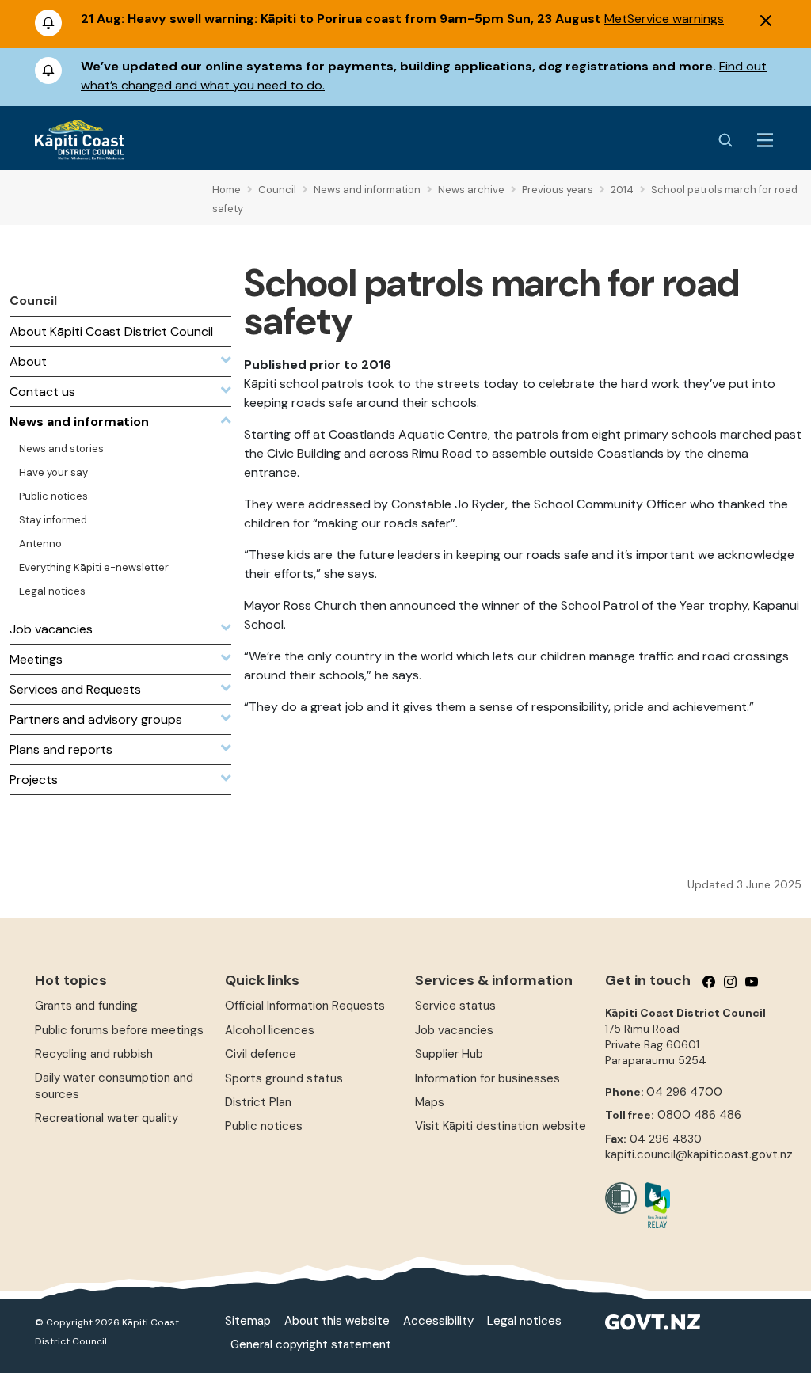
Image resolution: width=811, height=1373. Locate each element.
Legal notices (524, 1321)
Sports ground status (284, 1078)
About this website (337, 1321)
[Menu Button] (765, 140)
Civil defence (260, 1054)
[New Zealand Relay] (653, 1205)
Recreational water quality (106, 1118)
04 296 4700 (684, 1092)
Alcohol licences (269, 1030)
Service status (455, 1006)
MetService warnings (664, 18)
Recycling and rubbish (94, 1054)
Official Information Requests (305, 1006)
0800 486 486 (699, 1115)
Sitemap (248, 1321)
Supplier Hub (449, 1054)
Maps (429, 1102)
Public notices (264, 1126)
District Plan (258, 1102)
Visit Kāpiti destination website (500, 1126)
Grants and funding (86, 1006)
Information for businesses (487, 1078)
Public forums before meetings (119, 1030)
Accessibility (438, 1321)
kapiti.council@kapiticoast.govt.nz (699, 1154)
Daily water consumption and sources (114, 1086)
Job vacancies (454, 1030)
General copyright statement (310, 1344)
